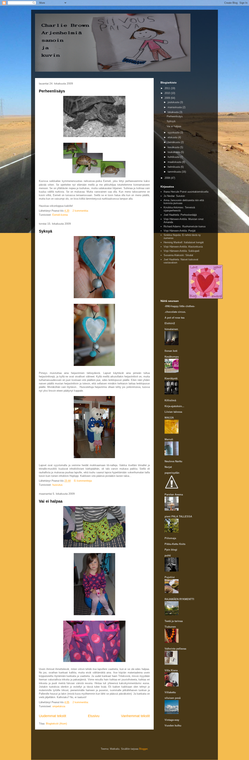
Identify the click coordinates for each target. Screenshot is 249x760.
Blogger (143, 748)
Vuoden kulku (173, 725)
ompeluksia (58, 706)
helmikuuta (174, 166)
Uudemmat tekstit (52, 716)
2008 (168, 177)
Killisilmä (170, 400)
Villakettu (170, 692)
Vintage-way (172, 719)
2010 (168, 93)
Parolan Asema (174, 494)
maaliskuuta (175, 162)
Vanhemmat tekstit (135, 716)
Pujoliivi (170, 577)
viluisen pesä (173, 698)
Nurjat (168, 467)
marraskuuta (175, 107)
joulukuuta (174, 102)
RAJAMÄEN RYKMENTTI (179, 599)
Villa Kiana (171, 670)
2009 (168, 97)
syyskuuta (174, 132)
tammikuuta (175, 171)
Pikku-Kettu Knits (175, 544)
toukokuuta (174, 152)
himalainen (171, 329)
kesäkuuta (174, 147)
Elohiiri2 (170, 323)
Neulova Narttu (173, 461)
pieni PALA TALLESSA (178, 516)
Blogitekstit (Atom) (56, 723)
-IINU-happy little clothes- (180, 306)
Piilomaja (170, 538)
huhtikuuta (174, 156)
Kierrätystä (171, 378)
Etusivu (93, 716)
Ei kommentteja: (83, 480)
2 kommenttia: (81, 210)
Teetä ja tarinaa (174, 621)
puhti (168, 555)
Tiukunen (170, 626)
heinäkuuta (174, 142)
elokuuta (173, 137)
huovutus (57, 484)
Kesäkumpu (172, 356)
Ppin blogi (171, 549)
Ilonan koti (171, 350)
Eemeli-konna (60, 214)
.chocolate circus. (175, 311)
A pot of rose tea (174, 317)
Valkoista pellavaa (175, 648)
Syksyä (45, 231)
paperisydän (172, 472)
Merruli (169, 439)
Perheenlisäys (52, 91)
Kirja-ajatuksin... (174, 406)
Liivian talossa (173, 411)
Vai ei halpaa (50, 501)
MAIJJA (169, 417)
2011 (168, 88)
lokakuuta (173, 112)
